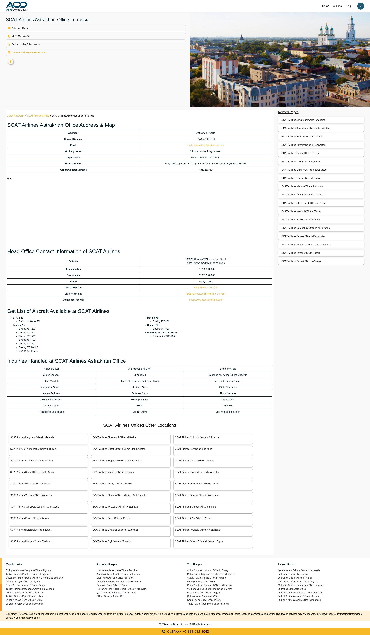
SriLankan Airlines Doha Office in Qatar (298, 581)
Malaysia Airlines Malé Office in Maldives (117, 570)
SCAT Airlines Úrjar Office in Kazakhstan (302, 194)
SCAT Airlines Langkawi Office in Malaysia (32, 437)
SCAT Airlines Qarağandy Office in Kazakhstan (306, 228)
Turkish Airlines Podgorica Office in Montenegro (30, 589)
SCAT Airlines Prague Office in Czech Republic (117, 460)
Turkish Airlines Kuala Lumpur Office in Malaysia (121, 589)
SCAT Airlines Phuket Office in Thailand (30, 541)
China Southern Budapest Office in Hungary (209, 585)
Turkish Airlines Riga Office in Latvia (24, 596)
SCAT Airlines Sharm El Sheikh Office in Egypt (199, 541)
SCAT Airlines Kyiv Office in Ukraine (193, 449)
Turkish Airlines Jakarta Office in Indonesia (299, 600)
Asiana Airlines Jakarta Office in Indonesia (118, 574)
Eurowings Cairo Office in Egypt (203, 592)
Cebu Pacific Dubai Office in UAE (204, 600)
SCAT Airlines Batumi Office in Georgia (302, 261)
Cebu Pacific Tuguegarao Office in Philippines (210, 574)
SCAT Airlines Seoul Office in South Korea (32, 472)
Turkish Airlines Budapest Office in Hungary (300, 592)
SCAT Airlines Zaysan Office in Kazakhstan (197, 472)
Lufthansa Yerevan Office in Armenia (24, 604)
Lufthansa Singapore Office (292, 589)
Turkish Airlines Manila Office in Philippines (28, 574)
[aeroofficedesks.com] (17, 6)
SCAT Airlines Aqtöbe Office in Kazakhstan (32, 460)
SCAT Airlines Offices (38, 115)
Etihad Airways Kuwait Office (111, 596)
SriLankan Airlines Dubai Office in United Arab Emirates (34, 578)
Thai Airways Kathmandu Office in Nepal (208, 604)
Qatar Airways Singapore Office (203, 596)
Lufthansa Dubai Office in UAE (293, 574)
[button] (360, 6)
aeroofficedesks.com (177, 624)
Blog (348, 6)
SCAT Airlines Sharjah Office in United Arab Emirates (120, 495)
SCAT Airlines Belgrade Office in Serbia (195, 506)
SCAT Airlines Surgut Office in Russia (301, 153)
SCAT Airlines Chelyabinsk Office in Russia (304, 203)
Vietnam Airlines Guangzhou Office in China (209, 589)
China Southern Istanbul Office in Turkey (208, 570)
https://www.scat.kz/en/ (205, 287)
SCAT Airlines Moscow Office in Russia (30, 483)
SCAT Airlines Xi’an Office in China (193, 518)
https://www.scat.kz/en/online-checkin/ (205, 294)
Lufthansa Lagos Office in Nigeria (23, 581)
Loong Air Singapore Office (201, 581)
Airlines (337, 6)
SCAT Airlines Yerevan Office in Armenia (31, 495)
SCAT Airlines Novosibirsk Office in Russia (197, 483)
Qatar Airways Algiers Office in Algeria (206, 578)
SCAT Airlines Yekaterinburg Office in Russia (33, 449)
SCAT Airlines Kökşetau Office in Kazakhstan (116, 506)
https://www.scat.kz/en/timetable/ (205, 300)
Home (325, 6)
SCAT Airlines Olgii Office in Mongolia (112, 541)
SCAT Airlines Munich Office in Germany (113, 472)
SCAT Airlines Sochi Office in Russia (111, 518)
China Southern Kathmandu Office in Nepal (119, 581)
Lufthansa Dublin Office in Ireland (295, 578)
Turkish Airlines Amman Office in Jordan (298, 596)
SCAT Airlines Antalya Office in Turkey (112, 483)
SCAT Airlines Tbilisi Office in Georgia (194, 460)
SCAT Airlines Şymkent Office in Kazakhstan (304, 169)
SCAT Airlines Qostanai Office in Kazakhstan (116, 530)
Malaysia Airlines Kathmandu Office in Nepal (301, 585)
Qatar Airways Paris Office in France (115, 578)
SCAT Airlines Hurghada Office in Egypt (30, 530)
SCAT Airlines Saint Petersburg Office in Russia (34, 506)
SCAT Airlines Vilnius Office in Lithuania (302, 186)
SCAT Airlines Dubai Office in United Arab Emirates (119, 449)
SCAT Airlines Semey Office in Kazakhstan (303, 236)
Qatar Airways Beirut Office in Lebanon (116, 592)
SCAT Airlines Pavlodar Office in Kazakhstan (198, 530)
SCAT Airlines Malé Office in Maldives (301, 161)
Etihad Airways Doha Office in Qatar (24, 600)
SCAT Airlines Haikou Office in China (301, 219)
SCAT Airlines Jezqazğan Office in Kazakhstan (306, 128)
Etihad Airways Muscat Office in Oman (25, 585)
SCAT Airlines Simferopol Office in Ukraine (114, 437)
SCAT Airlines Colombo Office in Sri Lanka (197, 437)
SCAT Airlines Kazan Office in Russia (29, 518)
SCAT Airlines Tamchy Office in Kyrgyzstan (197, 495)
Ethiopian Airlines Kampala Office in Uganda (28, 570)
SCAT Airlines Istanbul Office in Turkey (301, 211)
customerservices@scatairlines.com (28, 52)
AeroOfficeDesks (16, 115)
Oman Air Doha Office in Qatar (112, 585)
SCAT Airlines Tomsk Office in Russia (301, 253)
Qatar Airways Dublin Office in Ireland (25, 592)
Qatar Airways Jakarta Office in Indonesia (299, 570)
